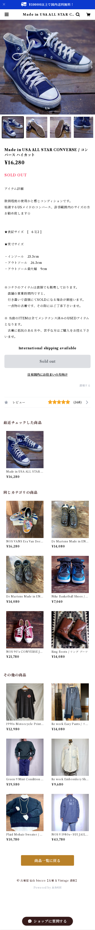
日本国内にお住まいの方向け (47, 375)
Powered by (43, 887)
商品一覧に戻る (47, 860)
